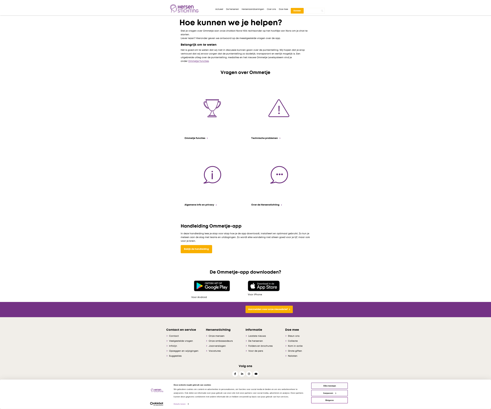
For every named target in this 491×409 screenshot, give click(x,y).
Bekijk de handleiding (196, 249)
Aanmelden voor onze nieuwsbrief (268, 309)
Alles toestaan (329, 386)
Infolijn (173, 346)
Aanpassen (328, 393)
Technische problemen (264, 138)
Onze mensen (217, 336)
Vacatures (215, 351)
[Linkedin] (242, 374)
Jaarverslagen (217, 346)
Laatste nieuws (257, 336)
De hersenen (255, 341)
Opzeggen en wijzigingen (183, 351)
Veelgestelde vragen (181, 341)
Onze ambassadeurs (221, 341)
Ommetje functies (198, 61)
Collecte (293, 341)
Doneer (297, 11)
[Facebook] (235, 374)
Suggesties (175, 356)
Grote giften (295, 351)
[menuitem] (219, 9)
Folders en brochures (260, 346)
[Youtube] (256, 374)
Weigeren (329, 400)
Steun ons (293, 336)
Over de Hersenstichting (265, 205)
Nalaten (292, 356)
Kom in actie (295, 346)
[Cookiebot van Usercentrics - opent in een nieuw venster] (157, 404)
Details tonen (180, 404)
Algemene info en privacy (199, 205)
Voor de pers (255, 351)
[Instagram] (249, 374)
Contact (174, 336)
